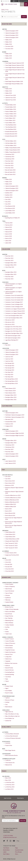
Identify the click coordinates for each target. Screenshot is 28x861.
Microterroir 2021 (9, 322)
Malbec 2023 (8, 42)
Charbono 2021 (9, 423)
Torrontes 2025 (9, 48)
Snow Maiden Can (9, 718)
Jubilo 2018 (8, 240)
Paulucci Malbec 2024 (10, 116)
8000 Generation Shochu (11, 755)
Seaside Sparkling (9, 674)
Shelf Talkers (6, 854)
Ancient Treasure (9, 638)
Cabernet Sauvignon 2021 (11, 186)
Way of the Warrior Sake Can (12, 716)
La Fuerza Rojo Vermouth (11, 736)
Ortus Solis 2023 (9, 571)
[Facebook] (7, 841)
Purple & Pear (8, 745)
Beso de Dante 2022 (10, 174)
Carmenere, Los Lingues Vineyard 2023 (15, 311)
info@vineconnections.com (10, 837)
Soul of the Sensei (9, 591)
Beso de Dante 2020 (10, 170)
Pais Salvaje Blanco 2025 (11, 383)
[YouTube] (14, 841)
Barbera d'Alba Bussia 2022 (12, 499)
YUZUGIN (7, 743)
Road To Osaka (9, 692)
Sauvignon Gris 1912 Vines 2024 (13, 329)
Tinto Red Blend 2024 (10, 129)
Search (24, 16)
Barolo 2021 (8, 511)
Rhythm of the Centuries (11, 663)
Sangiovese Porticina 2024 (12, 555)
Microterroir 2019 (9, 320)
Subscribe (22, 820)
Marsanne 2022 (9, 419)
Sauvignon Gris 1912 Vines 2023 (13, 326)
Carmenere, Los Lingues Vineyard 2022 (15, 308)
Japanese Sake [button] (6, 577)
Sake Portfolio (7, 798)
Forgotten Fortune (10, 650)
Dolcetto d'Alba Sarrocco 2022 (13, 495)
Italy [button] (3, 469)
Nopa (6, 679)
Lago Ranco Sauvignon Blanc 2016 (13, 333)
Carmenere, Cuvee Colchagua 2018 (14, 304)
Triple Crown (8, 633)
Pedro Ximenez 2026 (10, 392)
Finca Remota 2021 (10, 208)
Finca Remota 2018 (10, 206)
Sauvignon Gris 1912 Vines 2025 (13, 331)
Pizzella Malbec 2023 (10, 107)
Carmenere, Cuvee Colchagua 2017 (14, 302)
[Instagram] (10, 841)
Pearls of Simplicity (10, 586)
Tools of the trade (9, 845)
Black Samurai (8, 706)
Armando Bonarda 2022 (11, 131)
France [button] (4, 771)
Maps (16, 848)
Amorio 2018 (8, 234)
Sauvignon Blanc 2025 (10, 265)
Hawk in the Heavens (10, 652)
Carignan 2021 (9, 426)
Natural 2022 (8, 229)
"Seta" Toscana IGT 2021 (11, 543)
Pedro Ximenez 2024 (10, 390)
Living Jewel (8, 656)
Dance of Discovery (10, 643)
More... (17, 854)
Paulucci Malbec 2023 (10, 113)
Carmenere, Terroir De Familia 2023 (14, 297)
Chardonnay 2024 (9, 158)
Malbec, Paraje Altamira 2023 (12, 152)
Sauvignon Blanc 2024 (10, 262)
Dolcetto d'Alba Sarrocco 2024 (13, 497)
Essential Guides (19, 850)
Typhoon (7, 697)
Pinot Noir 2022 (9, 163)
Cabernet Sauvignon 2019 (11, 30)
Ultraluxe (7, 595)
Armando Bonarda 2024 (11, 136)
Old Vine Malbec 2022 (10, 143)
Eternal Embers (9, 647)
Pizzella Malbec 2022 (10, 104)
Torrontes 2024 (9, 46)
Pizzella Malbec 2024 (10, 109)
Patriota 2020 (8, 222)
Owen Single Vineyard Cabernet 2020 (14, 65)
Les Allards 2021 (9, 789)
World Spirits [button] (6, 726)
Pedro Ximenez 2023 (10, 388)
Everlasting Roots (9, 672)
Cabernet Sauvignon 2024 (11, 37)
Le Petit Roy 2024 (9, 787)
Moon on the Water (10, 611)
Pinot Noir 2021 (9, 161)
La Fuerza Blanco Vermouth (12, 733)
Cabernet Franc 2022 (10, 99)
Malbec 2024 (8, 44)
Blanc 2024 (8, 780)
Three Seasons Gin (9, 762)
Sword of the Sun (9, 670)
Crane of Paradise (9, 641)
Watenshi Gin (8, 764)
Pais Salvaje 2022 (9, 365)
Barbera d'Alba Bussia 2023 (12, 502)
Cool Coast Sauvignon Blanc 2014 (13, 317)
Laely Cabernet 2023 (10, 463)
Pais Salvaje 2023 (9, 367)
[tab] (14, 24)
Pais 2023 (7, 345)
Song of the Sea (9, 616)
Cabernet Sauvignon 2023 (11, 35)
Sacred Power (8, 613)
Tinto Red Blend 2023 (10, 127)
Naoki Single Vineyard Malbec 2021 (14, 83)
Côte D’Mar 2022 (9, 267)
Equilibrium (8, 597)
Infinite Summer (9, 645)
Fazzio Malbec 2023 (10, 120)
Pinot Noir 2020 (9, 276)
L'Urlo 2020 (8, 560)
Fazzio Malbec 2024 (10, 122)
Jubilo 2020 (8, 242)
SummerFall (8, 720)
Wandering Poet (9, 620)
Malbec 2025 (8, 58)
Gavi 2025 (7, 478)
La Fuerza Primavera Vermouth (13, 738)
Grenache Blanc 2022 (10, 421)
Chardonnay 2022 (9, 154)
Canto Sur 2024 (9, 361)
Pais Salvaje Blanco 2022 (11, 379)
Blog (18, 840)
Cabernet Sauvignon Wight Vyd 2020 (14, 433)
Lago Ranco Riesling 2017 (11, 340)
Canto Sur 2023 (9, 359)
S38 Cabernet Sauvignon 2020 (12, 335)
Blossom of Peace (9, 700)
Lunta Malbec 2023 (10, 212)
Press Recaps (18, 852)
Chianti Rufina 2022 (10, 532)
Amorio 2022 (8, 238)
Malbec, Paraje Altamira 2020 (12, 147)
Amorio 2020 (8, 236)
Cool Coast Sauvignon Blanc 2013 (13, 315)
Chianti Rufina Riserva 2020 (12, 538)
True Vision (8, 676)
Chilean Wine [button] (6, 249)
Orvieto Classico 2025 (11, 552)
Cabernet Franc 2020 (10, 95)
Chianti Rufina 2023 (10, 534)
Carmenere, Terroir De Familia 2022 (14, 295)
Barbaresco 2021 (9, 485)
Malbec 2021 (8, 88)
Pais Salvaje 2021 (9, 363)
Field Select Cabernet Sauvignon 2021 (14, 417)
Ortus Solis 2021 (9, 569)
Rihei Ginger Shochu (10, 750)
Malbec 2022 (8, 39)
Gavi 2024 (7, 476)
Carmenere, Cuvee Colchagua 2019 (14, 306)
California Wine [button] (7, 406)
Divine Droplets (9, 584)
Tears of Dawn (8, 593)
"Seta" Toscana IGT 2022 (11, 545)
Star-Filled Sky (8, 618)
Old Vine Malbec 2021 (10, 141)
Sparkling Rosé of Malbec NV (12, 217)
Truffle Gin (8, 760)
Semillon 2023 (8, 192)
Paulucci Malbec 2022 (10, 111)
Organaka (7, 661)
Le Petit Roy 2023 (9, 784)
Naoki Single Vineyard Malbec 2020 (14, 81)
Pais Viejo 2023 (9, 372)
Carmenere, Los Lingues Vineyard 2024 (15, 313)
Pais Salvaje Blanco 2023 (11, 381)
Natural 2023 (8, 231)
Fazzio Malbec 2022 (10, 118)
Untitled (7, 702)
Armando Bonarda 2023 (11, 133)
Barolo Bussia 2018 (10, 513)
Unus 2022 (8, 204)
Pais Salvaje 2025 (9, 370)
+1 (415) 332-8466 (8, 835)
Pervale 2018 (8, 564)
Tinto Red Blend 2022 (10, 124)
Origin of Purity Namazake (11, 609)
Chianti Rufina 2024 (10, 536)
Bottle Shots (6, 850)
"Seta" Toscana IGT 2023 (11, 547)
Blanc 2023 (8, 778)
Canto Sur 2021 (9, 356)
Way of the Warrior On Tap (12, 714)
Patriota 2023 (8, 225)
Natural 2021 (8, 227)
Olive (6, 629)
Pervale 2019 (8, 566)
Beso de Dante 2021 (10, 172)
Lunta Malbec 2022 (10, 210)
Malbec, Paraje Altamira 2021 (12, 150)
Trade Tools (22, 4)
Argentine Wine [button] (7, 24)
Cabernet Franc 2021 (10, 97)
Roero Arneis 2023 (10, 481)
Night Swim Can (9, 711)
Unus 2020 (8, 199)
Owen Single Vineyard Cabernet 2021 (14, 67)
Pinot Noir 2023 (9, 165)
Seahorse (7, 665)
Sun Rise (7, 627)
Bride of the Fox (9, 607)
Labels (4, 852)
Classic (7, 681)
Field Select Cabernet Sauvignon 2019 (14, 415)
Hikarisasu (7, 600)
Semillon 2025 (8, 197)
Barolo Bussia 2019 (10, 515)
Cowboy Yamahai (9, 625)
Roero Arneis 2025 (10, 483)
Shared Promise (9, 667)
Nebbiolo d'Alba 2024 (10, 506)
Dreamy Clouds (9, 686)
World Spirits (20, 798)
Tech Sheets (6, 848)
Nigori (6, 688)
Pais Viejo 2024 (9, 374)
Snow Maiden (8, 690)
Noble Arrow (8, 658)
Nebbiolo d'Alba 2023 (10, 504)
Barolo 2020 (8, 508)
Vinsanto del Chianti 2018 (11, 541)
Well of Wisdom (9, 622)
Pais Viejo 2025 (9, 376)
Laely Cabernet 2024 (10, 461)
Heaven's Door (9, 654)
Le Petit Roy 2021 (9, 782)
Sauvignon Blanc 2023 (10, 395)
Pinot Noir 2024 (9, 167)
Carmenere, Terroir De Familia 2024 (14, 300)
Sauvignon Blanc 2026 (10, 399)
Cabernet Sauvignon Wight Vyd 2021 (14, 435)
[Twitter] (4, 841)
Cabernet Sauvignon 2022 (11, 33)
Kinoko (7, 631)
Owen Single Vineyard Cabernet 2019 (14, 63)
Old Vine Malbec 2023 (10, 145)
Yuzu (6, 704)
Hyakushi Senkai (9, 602)
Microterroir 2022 (9, 324)
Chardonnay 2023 (9, 156)
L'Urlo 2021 (8, 562)
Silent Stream (8, 588)
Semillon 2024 (8, 195)
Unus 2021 (8, 201)
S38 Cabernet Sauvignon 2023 (12, 337)
